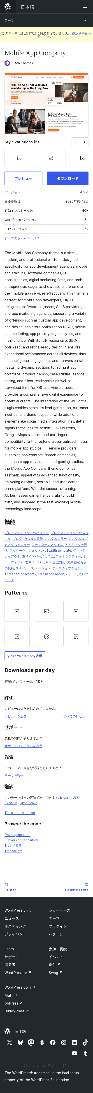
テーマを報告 (14, 775)
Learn (9, 949)
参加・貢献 (58, 949)
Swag (56, 972)
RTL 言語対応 (55, 562)
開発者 (10, 964)
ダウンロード (68, 178)
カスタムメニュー (17, 544)
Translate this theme (20, 813)
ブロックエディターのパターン (27, 533)
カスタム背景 (33, 538)
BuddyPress (17, 1011)
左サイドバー (31, 556)
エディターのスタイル (47, 544)
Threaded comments (20, 574)
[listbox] (46, 624)
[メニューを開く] (86, 6)
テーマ (9, 20)
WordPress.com (20, 987)
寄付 (54, 964)
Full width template (57, 550)
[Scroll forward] (84, 141)
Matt (11, 995)
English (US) (69, 797)
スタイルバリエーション (33, 568)
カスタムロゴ (78, 538)
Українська (28, 803)
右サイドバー (34, 562)
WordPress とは (18, 910)
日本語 (20, 1031)
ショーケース (59, 910)
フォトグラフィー (68, 556)
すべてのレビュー (75, 716)
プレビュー (23, 178)
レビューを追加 (16, 716)
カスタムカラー (56, 538)
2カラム (71, 574)
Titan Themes (22, 63)
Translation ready (51, 574)
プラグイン (58, 926)
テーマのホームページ (20, 238)
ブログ (17, 538)
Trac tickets (13, 851)
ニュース (12, 918)
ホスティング (15, 926)
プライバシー (15, 934)
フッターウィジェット (25, 550)
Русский (11, 803)
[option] (17, 611)
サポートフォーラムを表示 (23, 746)
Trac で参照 (13, 845)
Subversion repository (21, 840)
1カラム (48, 556)
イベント (56, 956)
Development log (17, 835)
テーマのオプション (66, 568)
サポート (12, 956)
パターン (56, 934)
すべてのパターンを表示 (24, 656)
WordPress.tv (18, 972)
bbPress (14, 1003)
